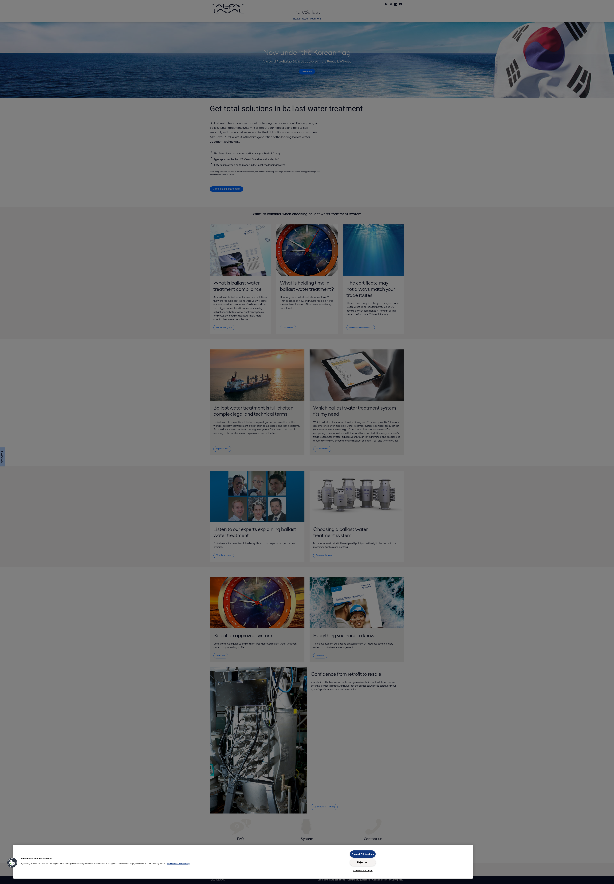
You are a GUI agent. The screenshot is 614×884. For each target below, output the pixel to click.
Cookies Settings (363, 870)
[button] (12, 863)
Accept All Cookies (363, 854)
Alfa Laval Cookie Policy (178, 863)
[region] (243, 862)
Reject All (362, 862)
